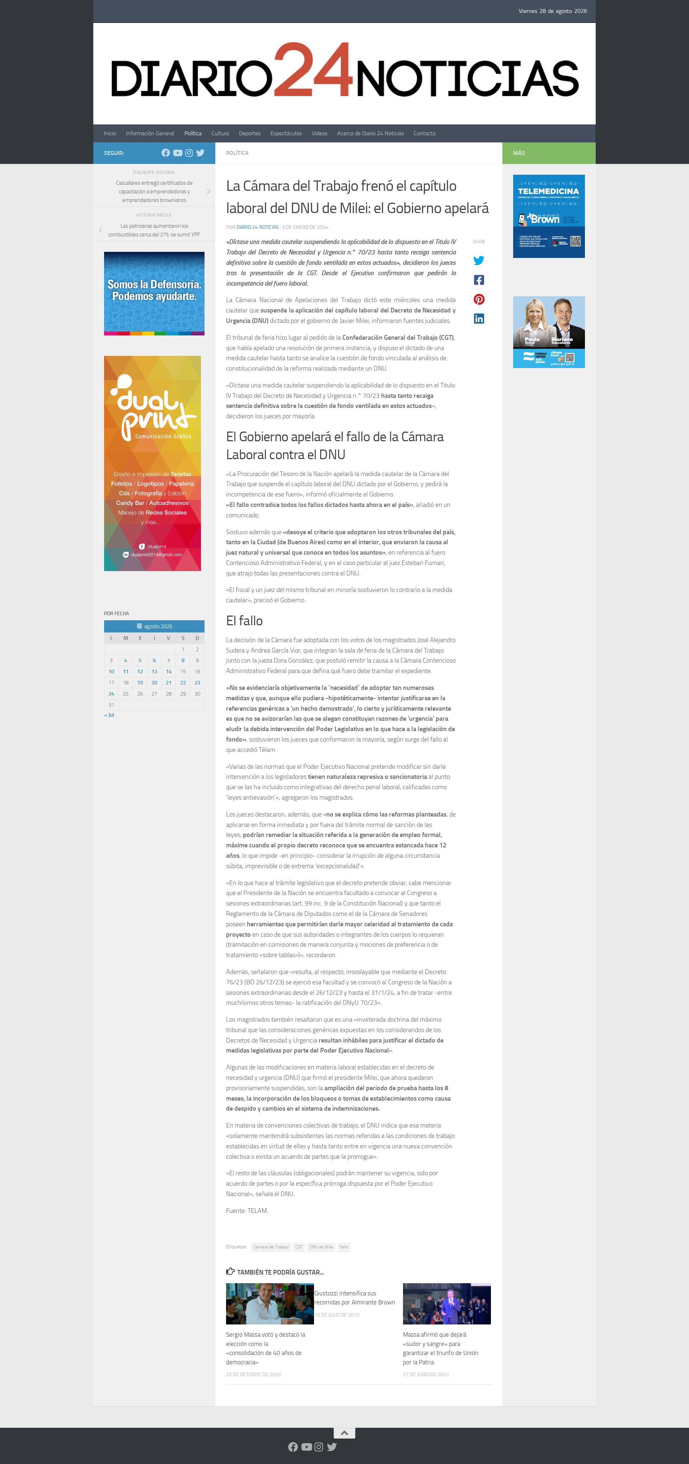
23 (197, 682)
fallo (344, 1246)
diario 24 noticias (257, 227)
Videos (319, 133)
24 (111, 694)
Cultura (220, 133)
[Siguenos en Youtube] (177, 153)
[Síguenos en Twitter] (200, 153)
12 (140, 671)
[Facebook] (165, 153)
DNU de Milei (321, 1246)
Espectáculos (286, 133)
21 (169, 682)
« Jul (109, 715)
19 (140, 682)
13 (154, 671)
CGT (299, 1246)
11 (125, 671)
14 (169, 671)
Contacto (425, 133)
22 (183, 682)
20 (154, 682)
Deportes (250, 133)
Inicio (110, 133)
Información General (150, 133)
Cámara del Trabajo (271, 1246)
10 (111, 671)
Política (193, 133)
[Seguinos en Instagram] (188, 153)
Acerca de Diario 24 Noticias (370, 133)
